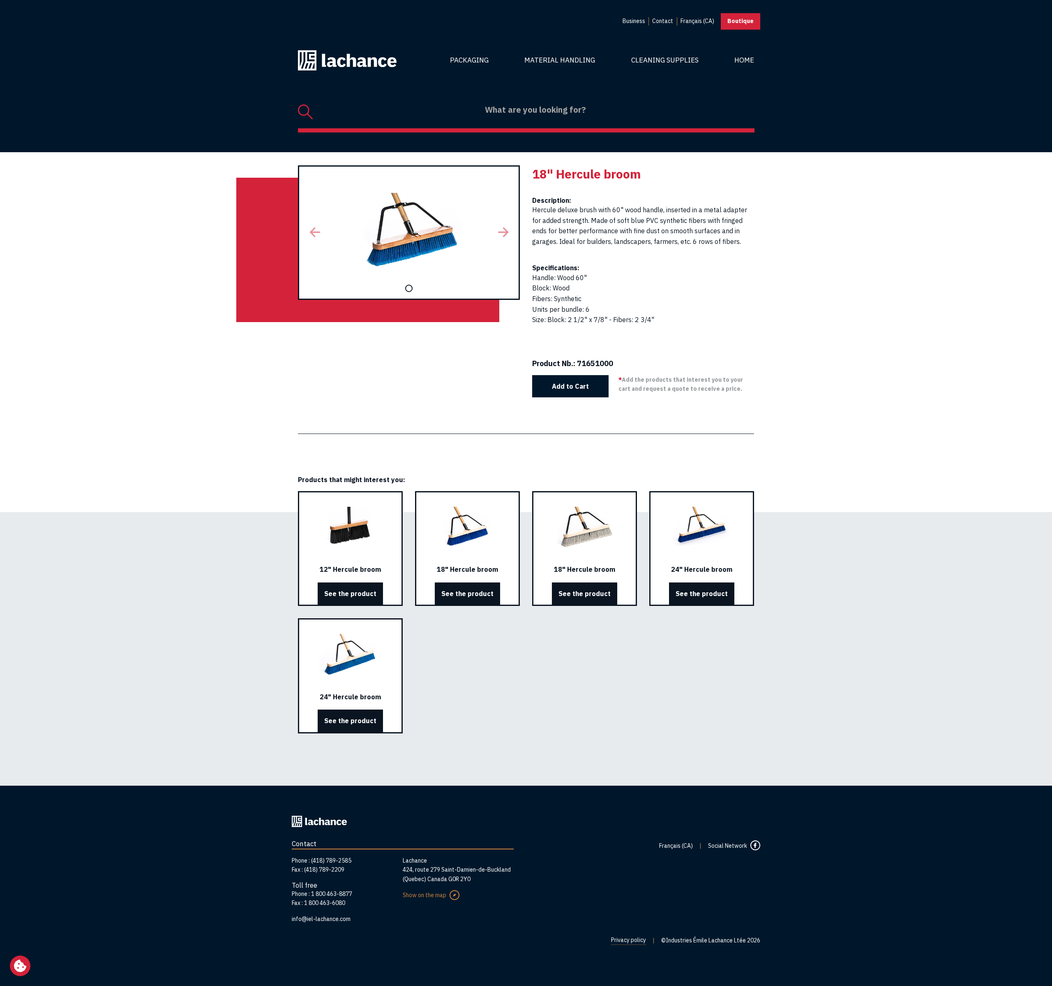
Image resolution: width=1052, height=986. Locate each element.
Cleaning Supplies (665, 60)
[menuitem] (633, 21)
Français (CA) (676, 845)
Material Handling (559, 60)
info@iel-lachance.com (321, 919)
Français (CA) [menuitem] (697, 21)
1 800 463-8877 (331, 894)
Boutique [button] (740, 21)
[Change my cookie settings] (20, 966)
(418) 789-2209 (324, 869)
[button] (314, 232)
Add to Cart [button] (570, 386)
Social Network (727, 845)
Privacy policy (628, 940)
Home (744, 60)
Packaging (469, 60)
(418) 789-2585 (331, 860)
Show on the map (424, 895)
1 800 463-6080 (324, 903)
